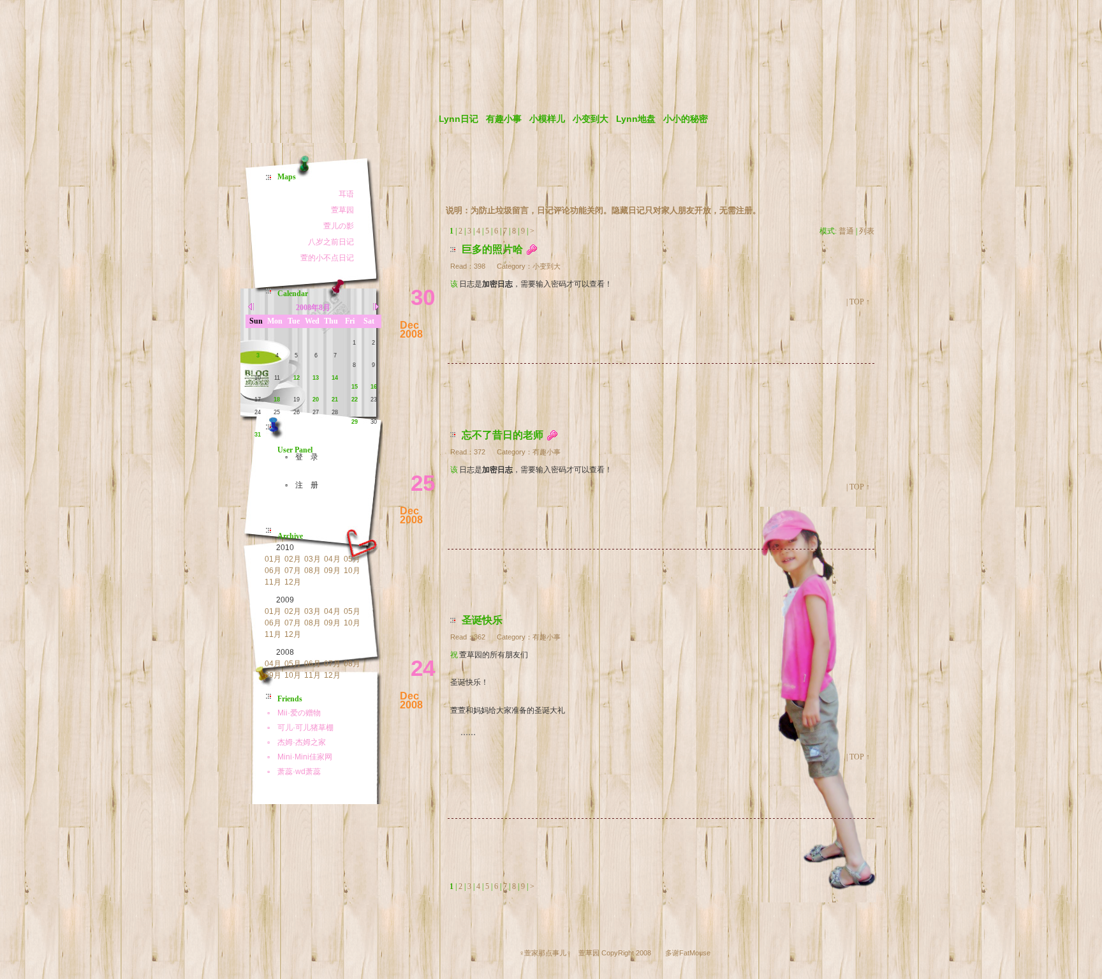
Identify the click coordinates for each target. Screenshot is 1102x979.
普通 (846, 231)
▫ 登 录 (297, 456)
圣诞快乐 (482, 620)
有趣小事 (504, 119)
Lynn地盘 (636, 119)
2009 (285, 599)
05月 (352, 559)
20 (315, 399)
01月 (273, 559)
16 (374, 387)
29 (354, 422)
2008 (285, 652)
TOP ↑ (859, 301)
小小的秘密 (685, 119)
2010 (285, 547)
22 (354, 399)
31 (257, 434)
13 (315, 378)
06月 (273, 570)
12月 (292, 582)
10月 (352, 570)
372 (479, 452)
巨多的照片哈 (492, 249)
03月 (312, 559)
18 (277, 399)
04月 (332, 559)
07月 (292, 570)
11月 (273, 582)
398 (479, 266)
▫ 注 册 (297, 485)
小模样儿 (547, 119)
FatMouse (694, 953)
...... (468, 731)
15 (354, 387)
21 (335, 399)
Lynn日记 (458, 119)
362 (479, 637)
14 (335, 378)
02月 (292, 559)
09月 (332, 570)
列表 (866, 231)
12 (296, 378)
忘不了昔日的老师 (502, 435)
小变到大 (590, 119)
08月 (312, 570)
